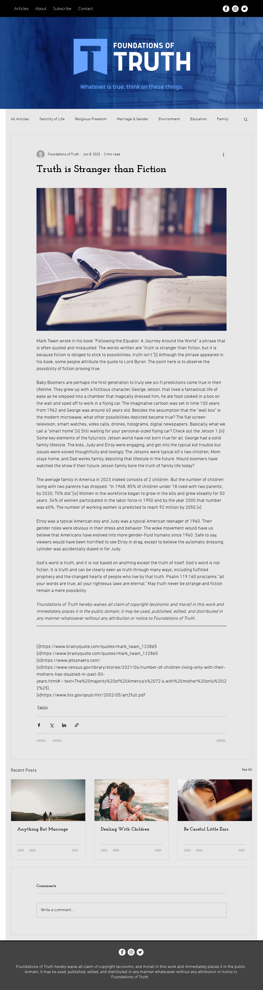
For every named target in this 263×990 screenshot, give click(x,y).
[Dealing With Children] (132, 800)
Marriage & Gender (132, 119)
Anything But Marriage (42, 829)
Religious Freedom (91, 119)
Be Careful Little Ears (206, 829)
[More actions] (223, 154)
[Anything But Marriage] (48, 800)
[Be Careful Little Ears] (215, 800)
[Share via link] (76, 725)
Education (198, 119)
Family (222, 119)
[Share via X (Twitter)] (51, 725)
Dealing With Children (125, 829)
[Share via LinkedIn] (64, 725)
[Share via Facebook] (38, 725)
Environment (169, 119)
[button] (245, 119)
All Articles (20, 119)
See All (247, 770)
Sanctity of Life (52, 119)
